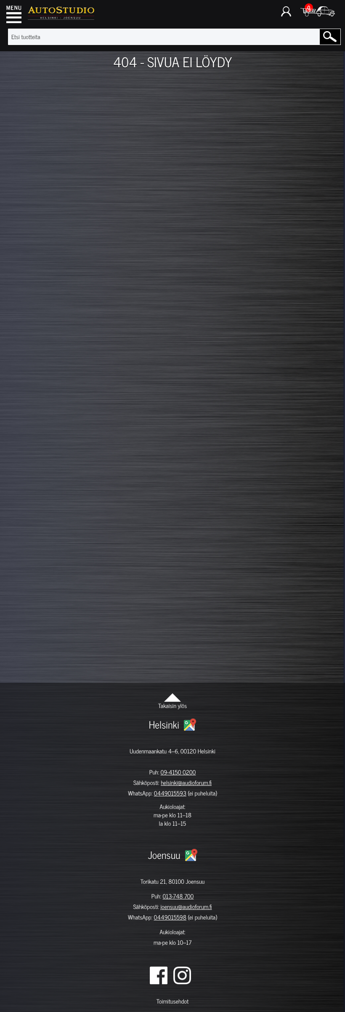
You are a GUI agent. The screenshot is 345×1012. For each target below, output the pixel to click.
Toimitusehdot (172, 1001)
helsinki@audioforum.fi (186, 782)
